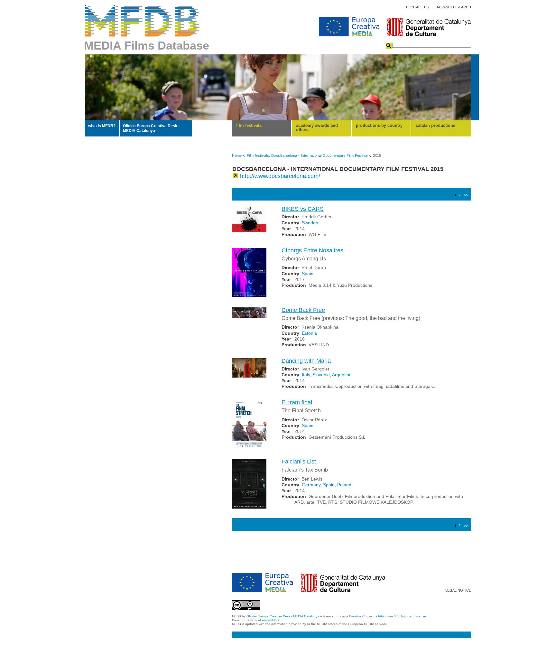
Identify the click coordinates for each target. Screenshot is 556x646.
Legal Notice (458, 590)
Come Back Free (303, 310)
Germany (311, 484)
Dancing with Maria (306, 361)
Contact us (417, 7)
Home (237, 155)
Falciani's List (299, 461)
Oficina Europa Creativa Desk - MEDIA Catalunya (151, 128)
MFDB (142, 21)
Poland (344, 484)
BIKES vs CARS (303, 209)
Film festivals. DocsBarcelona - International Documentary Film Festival (307, 155)
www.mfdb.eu (272, 620)
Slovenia (321, 374)
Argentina (342, 374)
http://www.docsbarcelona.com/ (280, 176)
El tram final (297, 402)
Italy (306, 374)
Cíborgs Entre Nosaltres (312, 250)
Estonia (309, 333)
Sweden (310, 222)
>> (466, 195)
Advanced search (454, 7)
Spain (307, 273)
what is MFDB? (102, 126)
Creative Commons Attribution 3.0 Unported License (387, 616)
